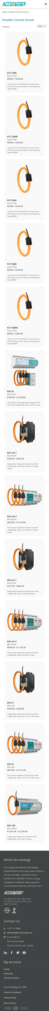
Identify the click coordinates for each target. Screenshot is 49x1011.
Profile (7, 969)
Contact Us (12, 921)
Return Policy (10, 1003)
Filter (40, 26)
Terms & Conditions (12, 992)
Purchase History (11, 978)
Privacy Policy (10, 997)
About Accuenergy (17, 859)
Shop (4, 12)
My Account (12, 962)
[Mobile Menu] (46, 4)
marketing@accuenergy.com (19, 932)
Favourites (8, 973)
